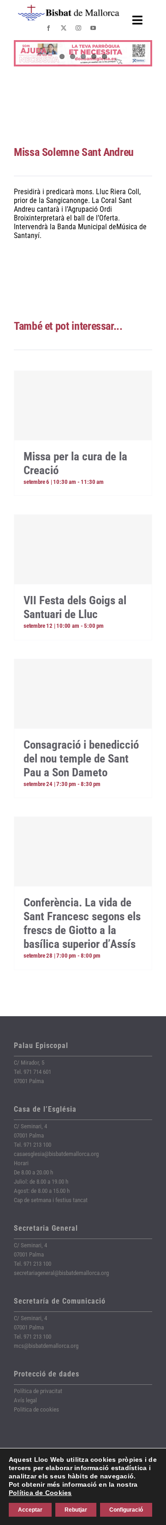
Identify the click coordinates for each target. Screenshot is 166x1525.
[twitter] (63, 28)
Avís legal (25, 1400)
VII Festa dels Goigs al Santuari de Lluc (75, 607)
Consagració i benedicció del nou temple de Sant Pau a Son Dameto (81, 758)
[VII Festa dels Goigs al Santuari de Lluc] (83, 549)
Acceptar (30, 1510)
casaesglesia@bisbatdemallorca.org (56, 1153)
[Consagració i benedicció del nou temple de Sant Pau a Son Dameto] (83, 693)
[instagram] (78, 28)
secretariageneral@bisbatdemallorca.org (61, 1272)
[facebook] (48, 28)
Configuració (126, 1510)
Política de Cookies (40, 1492)
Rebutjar (76, 1510)
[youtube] (93, 28)
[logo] (68, 8)
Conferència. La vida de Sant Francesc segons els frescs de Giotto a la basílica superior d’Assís (82, 923)
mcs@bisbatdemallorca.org (46, 1345)
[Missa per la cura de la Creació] (83, 405)
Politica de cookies (36, 1409)
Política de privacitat (38, 1391)
